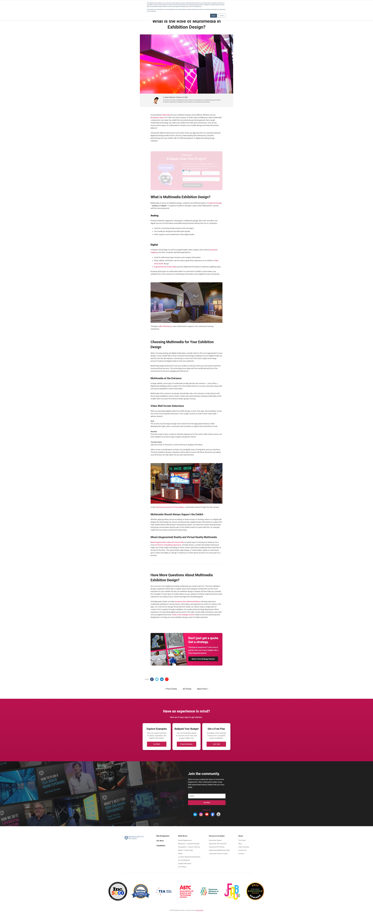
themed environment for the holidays (170, 507)
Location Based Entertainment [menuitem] (189, 857)
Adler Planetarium (165, 326)
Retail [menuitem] (180, 853)
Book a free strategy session (183, 615)
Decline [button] (222, 15)
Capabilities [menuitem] (160, 846)
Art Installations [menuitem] (184, 860)
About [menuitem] (240, 836)
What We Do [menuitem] (182, 836)
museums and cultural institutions (187, 601)
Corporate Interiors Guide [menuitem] (218, 853)
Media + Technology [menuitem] (185, 850)
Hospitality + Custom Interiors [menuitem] (189, 847)
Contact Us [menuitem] (242, 850)
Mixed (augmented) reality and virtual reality (167, 542)
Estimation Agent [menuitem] (215, 840)
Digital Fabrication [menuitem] (184, 863)
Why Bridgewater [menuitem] (163, 836)
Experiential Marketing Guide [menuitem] (219, 850)
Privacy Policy (199, 910)
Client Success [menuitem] (243, 847)
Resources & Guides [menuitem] (217, 836)
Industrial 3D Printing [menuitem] (216, 847)
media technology (215, 203)
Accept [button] (213, 15)
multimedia (165, 115)
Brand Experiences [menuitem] (185, 840)
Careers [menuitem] (241, 853)
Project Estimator (186, 744)
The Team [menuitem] (242, 840)
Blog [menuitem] (240, 844)
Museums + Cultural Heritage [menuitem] (188, 844)
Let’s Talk (216, 744)
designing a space (158, 117)
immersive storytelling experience (168, 545)
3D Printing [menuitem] (182, 867)
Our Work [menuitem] (160, 841)
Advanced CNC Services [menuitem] (217, 844)
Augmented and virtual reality (165, 267)
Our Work (156, 744)
